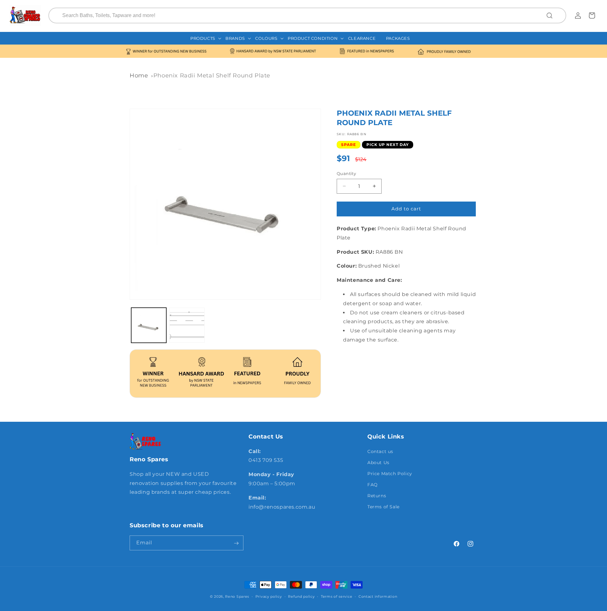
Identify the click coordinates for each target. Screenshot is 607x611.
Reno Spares (237, 596)
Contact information (378, 596)
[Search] (550, 15)
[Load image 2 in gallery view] (187, 325)
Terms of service (336, 596)
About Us (378, 462)
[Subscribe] (236, 543)
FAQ (372, 484)
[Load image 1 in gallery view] (148, 325)
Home (139, 75)
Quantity (346, 173)
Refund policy (301, 596)
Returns (376, 496)
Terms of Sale (383, 507)
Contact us (380, 451)
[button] (206, 38)
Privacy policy (268, 596)
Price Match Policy (389, 473)
